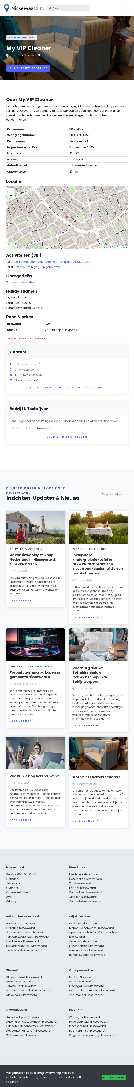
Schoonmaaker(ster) (21, 37)
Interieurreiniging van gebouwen (38, 267)
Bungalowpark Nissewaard (87, 955)
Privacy (11, 901)
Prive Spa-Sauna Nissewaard (88, 1022)
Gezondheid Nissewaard (85, 892)
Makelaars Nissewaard (21, 995)
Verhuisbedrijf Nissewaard (24, 950)
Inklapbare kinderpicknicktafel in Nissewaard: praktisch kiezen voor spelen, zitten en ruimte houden (97, 564)
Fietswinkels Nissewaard (85, 879)
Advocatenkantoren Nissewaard (28, 1031)
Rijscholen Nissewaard (84, 874)
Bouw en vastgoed (26, 549)
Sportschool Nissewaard (85, 995)
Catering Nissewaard (20, 928)
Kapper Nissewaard (82, 888)
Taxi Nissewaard (80, 883)
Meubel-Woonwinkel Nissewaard (91, 928)
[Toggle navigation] (128, 8)
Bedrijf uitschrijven (67, 436)
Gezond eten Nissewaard (86, 901)
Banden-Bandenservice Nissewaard (30, 1026)
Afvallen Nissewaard (83, 897)
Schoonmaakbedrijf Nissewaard (28, 990)
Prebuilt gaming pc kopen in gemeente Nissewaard (35, 674)
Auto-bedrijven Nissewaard (24, 1017)
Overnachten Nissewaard (86, 946)
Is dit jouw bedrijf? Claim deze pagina (67, 387)
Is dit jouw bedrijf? (28, 68)
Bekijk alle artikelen (113, 494)
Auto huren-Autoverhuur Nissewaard (31, 1022)
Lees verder (21, 600)
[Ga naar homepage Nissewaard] (23, 8)
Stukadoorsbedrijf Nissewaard (26, 946)
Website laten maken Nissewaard (92, 990)
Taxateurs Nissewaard (21, 986)
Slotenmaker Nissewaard (23, 1035)
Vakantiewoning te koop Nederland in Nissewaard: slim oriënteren (33, 560)
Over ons (12, 888)
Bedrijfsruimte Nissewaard (87, 1031)
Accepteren (114, 1077)
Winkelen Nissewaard (83, 923)
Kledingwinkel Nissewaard (86, 986)
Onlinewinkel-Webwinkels (31, 666)
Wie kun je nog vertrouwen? (34, 776)
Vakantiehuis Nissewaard (86, 950)
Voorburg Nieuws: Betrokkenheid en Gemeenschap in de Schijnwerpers (90, 674)
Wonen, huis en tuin (89, 549)
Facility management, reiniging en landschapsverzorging (51, 262)
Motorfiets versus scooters (96, 777)
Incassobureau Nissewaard (87, 1026)
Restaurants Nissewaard (22, 923)
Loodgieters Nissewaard (22, 941)
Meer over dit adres (27, 338)
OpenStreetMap (119, 246)
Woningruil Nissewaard (84, 1017)
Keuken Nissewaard (82, 977)
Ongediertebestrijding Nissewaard (92, 1035)
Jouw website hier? (27, 380)
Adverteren (14, 883)
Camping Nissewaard (83, 941)
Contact (12, 879)
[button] (67, 217)
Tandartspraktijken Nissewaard (27, 937)
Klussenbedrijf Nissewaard (24, 977)
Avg (9, 897)
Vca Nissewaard (80, 982)
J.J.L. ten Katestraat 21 (25, 55)
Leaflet (104, 246)
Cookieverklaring (17, 892)
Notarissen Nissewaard (21, 982)
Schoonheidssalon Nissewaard (26, 932)
